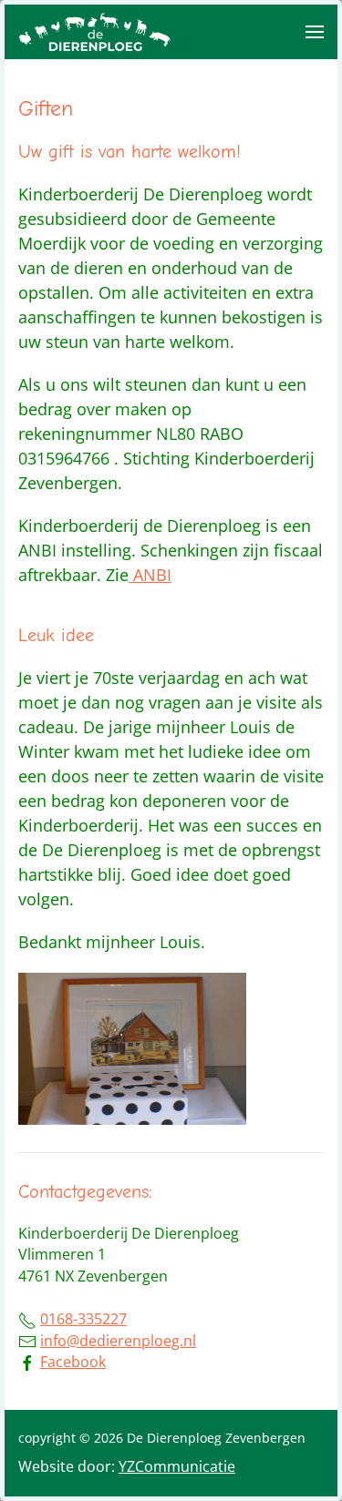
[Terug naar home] (95, 32)
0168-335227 (83, 1319)
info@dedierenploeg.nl (118, 1341)
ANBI (150, 575)
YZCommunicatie (177, 1466)
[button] (315, 32)
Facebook (73, 1362)
